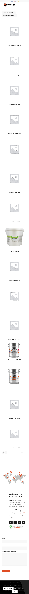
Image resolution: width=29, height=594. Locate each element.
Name (4, 538)
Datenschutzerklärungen (7, 573)
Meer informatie (19, 588)
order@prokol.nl (21, 513)
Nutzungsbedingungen (19, 573)
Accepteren (8, 588)
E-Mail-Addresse (6, 545)
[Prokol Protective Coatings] (12, 5)
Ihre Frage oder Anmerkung (9, 551)
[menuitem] (25, 5)
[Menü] (25, 5)
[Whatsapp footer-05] (17, 527)
